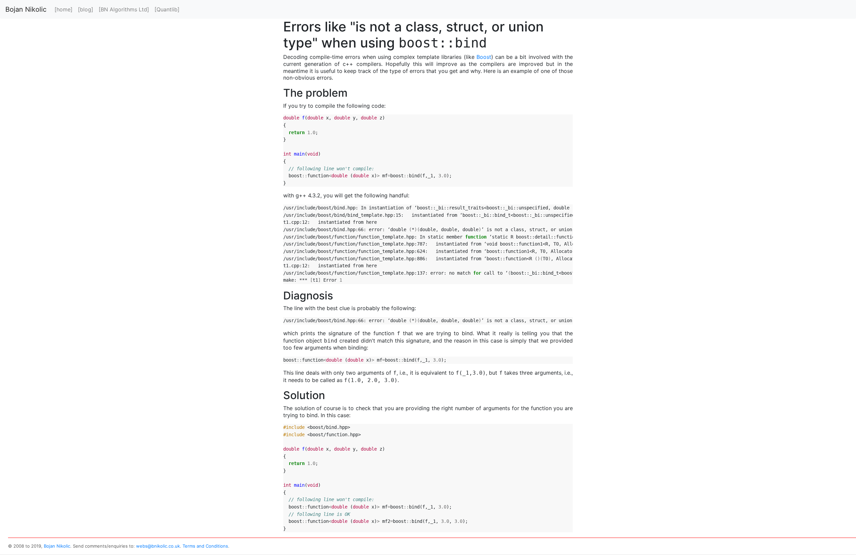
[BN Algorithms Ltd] (124, 9)
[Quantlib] (167, 9)
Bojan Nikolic (25, 9)
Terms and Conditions (205, 546)
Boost (483, 57)
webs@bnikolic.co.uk (158, 546)
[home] (64, 9)
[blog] (85, 9)
